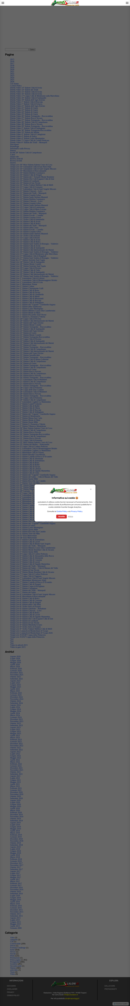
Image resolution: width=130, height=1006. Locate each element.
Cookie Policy (61, 511)
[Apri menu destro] (127, 3)
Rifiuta (70, 516)
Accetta (61, 516)
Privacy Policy (76, 511)
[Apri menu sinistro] (3, 3)
